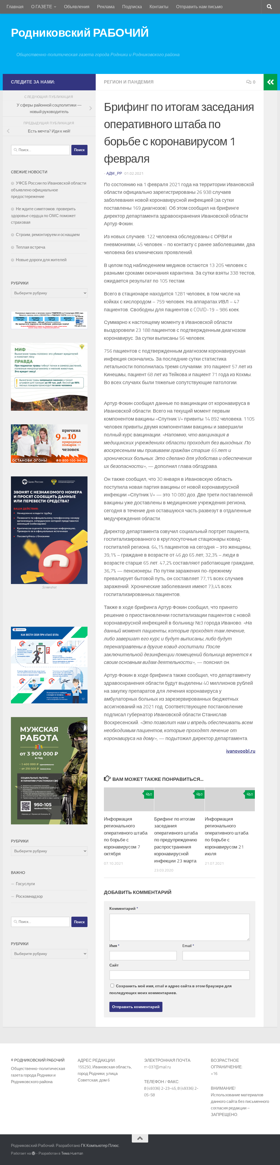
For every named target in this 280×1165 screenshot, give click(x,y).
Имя (114, 945)
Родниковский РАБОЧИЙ (79, 33)
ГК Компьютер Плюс (100, 1145)
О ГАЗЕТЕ (41, 6)
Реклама (106, 6)
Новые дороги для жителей (41, 259)
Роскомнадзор (29, 896)
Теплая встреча (30, 247)
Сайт (114, 965)
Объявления (76, 6)
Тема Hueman (72, 1153)
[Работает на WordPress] (33, 1153)
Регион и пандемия (129, 82)
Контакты (159, 6)
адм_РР (114, 173)
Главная (15, 6)
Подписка (132, 6)
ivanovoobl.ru (240, 751)
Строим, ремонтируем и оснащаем (48, 234)
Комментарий (123, 908)
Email (188, 945)
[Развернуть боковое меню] (270, 82)
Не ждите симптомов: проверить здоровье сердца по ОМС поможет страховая (43, 215)
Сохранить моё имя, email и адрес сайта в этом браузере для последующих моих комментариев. (170, 989)
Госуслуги (25, 883)
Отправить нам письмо (199, 6)
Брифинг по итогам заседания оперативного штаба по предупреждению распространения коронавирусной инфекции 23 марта (176, 840)
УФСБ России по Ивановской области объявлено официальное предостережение (48, 190)
